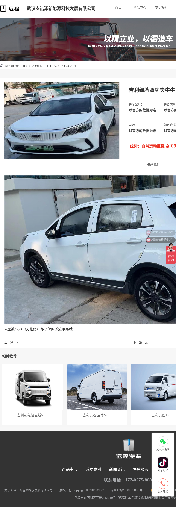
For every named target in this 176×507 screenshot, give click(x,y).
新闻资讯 (117, 469)
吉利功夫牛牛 (69, 66)
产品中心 (139, 7)
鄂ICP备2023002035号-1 (128, 490)
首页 (118, 7)
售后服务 (140, 469)
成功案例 (161, 7)
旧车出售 (52, 66)
